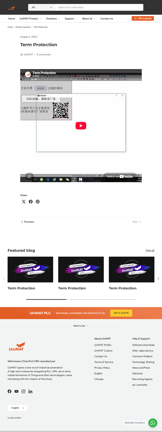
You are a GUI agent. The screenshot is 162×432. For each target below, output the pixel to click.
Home (11, 18)
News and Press (141, 367)
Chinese (98, 379)
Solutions (137, 373)
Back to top (79, 325)
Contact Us (106, 18)
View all (150, 250)
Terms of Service (103, 362)
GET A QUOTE (121, 313)
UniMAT (18, 418)
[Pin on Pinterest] (37, 201)
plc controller (139, 384)
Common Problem (142, 356)
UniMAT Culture (103, 350)
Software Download (143, 344)
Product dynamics (23, 27)
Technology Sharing (143, 362)
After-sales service (142, 350)
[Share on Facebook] (30, 201)
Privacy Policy (102, 367)
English (98, 373)
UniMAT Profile (102, 344)
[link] (137, 221)
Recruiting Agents (142, 379)
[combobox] (85, 7)
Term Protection (41, 27)
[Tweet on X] (23, 201)
